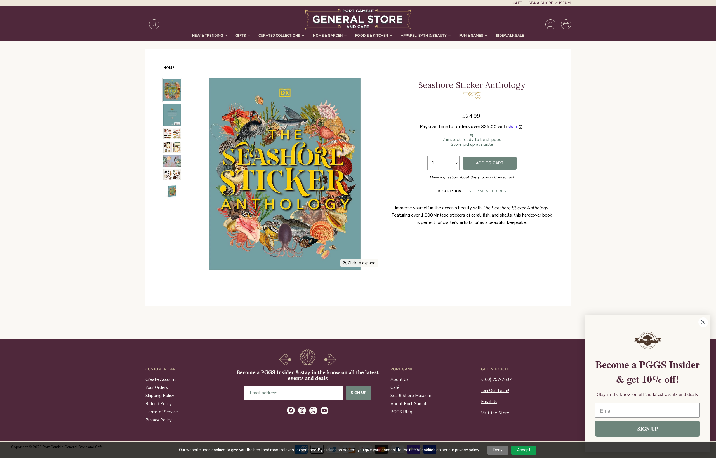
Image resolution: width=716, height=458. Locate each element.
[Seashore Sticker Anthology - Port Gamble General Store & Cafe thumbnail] (172, 90)
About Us (399, 379)
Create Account (160, 379)
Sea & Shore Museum (550, 3)
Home (169, 68)
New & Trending (208, 35)
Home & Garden (328, 35)
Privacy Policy (158, 420)
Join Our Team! (495, 390)
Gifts (241, 35)
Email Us (489, 402)
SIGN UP (647, 428)
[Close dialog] (703, 322)
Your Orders (156, 387)
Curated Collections (279, 35)
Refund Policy (158, 404)
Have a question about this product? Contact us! (472, 177)
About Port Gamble (409, 404)
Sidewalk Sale (510, 35)
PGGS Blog (401, 412)
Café (517, 3)
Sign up (359, 392)
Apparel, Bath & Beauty (424, 35)
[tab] (449, 192)
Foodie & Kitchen (372, 35)
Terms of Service (161, 412)
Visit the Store (495, 413)
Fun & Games (471, 35)
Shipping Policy (159, 395)
